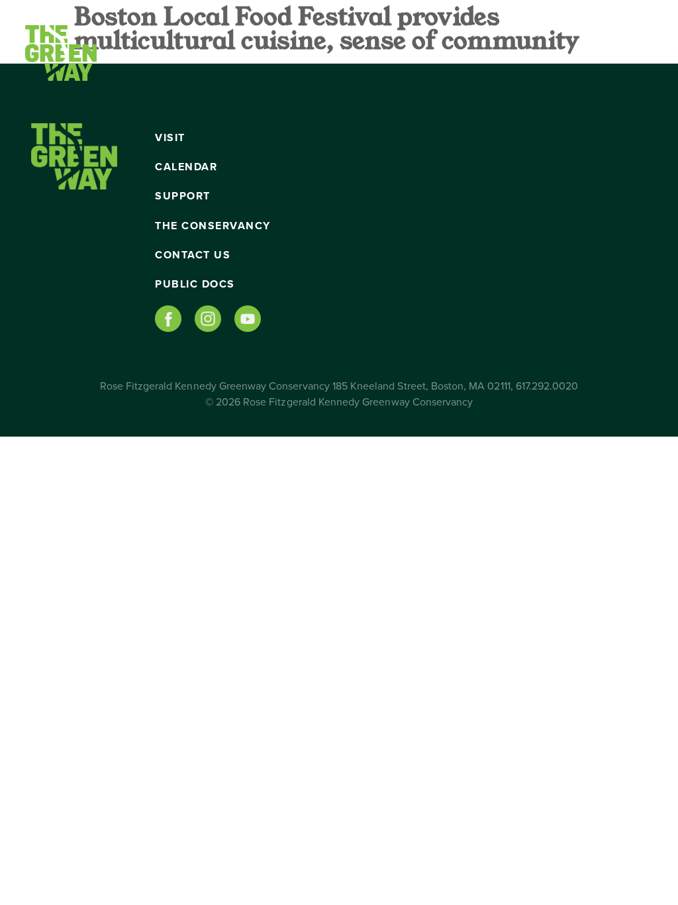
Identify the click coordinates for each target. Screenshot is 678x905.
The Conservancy (213, 226)
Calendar (186, 167)
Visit (170, 137)
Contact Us (192, 255)
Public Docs (195, 284)
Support (183, 196)
